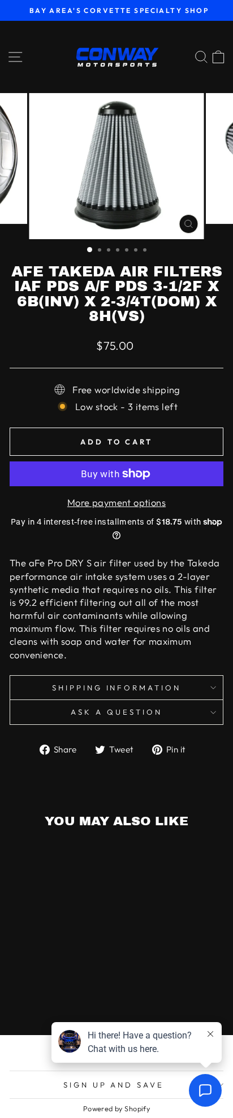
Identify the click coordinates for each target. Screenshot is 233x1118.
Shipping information (117, 687)
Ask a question (116, 711)
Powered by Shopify (116, 1108)
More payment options (116, 502)
